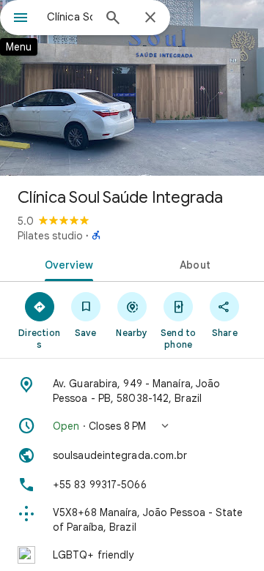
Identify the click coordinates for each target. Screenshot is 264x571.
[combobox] (69, 17)
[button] (132, 426)
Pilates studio (50, 235)
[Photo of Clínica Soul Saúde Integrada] (132, 88)
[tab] (66, 263)
